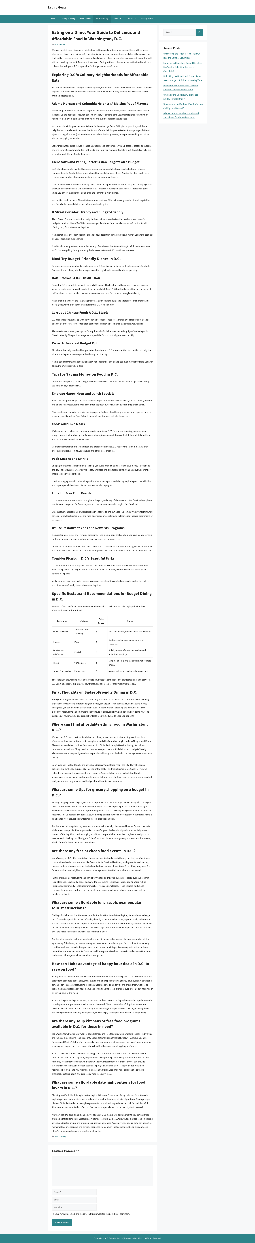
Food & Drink (85, 18)
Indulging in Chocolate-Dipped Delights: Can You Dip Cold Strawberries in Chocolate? (182, 67)
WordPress (138, 1238)
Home (52, 18)
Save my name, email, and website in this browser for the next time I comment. (92, 1213)
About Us (117, 18)
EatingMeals (57, 7)
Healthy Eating (102, 18)
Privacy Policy (147, 18)
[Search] (199, 32)
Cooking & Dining (68, 18)
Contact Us (131, 18)
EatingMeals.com (116, 1238)
